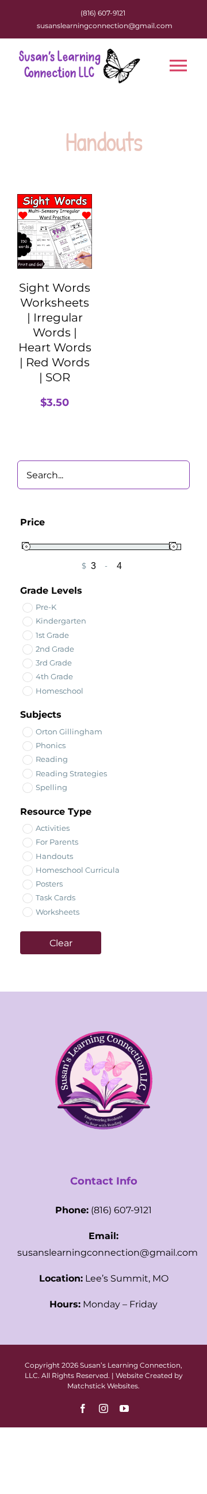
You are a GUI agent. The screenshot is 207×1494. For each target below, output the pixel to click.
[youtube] (124, 1408)
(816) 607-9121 (102, 13)
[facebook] (82, 1408)
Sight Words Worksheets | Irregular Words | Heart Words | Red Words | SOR (54, 332)
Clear (60, 943)
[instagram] (103, 1408)
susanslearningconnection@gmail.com (104, 25)
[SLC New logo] (103, 1013)
